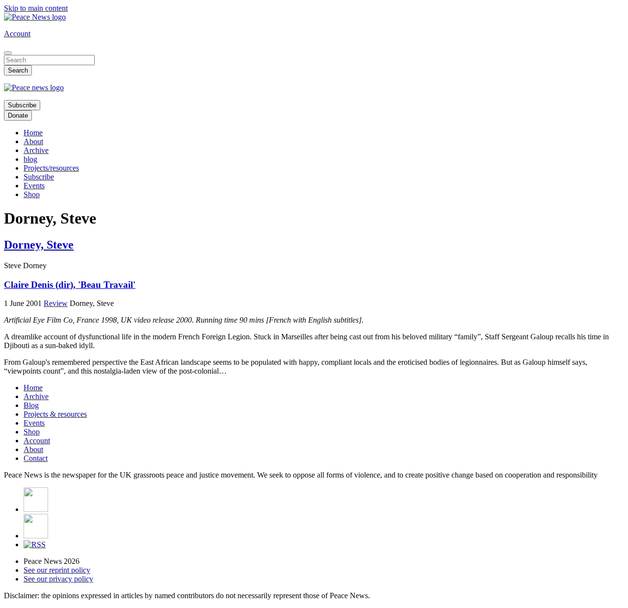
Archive (36, 150)
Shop (32, 194)
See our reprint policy (57, 570)
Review (56, 303)
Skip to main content (36, 8)
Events (34, 185)
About (33, 141)
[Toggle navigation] (8, 52)
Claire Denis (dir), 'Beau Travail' (69, 284)
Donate (18, 115)
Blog (31, 405)
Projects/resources (51, 168)
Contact (36, 458)
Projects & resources (55, 414)
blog (30, 159)
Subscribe (22, 105)
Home (33, 132)
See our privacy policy (58, 579)
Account (17, 33)
